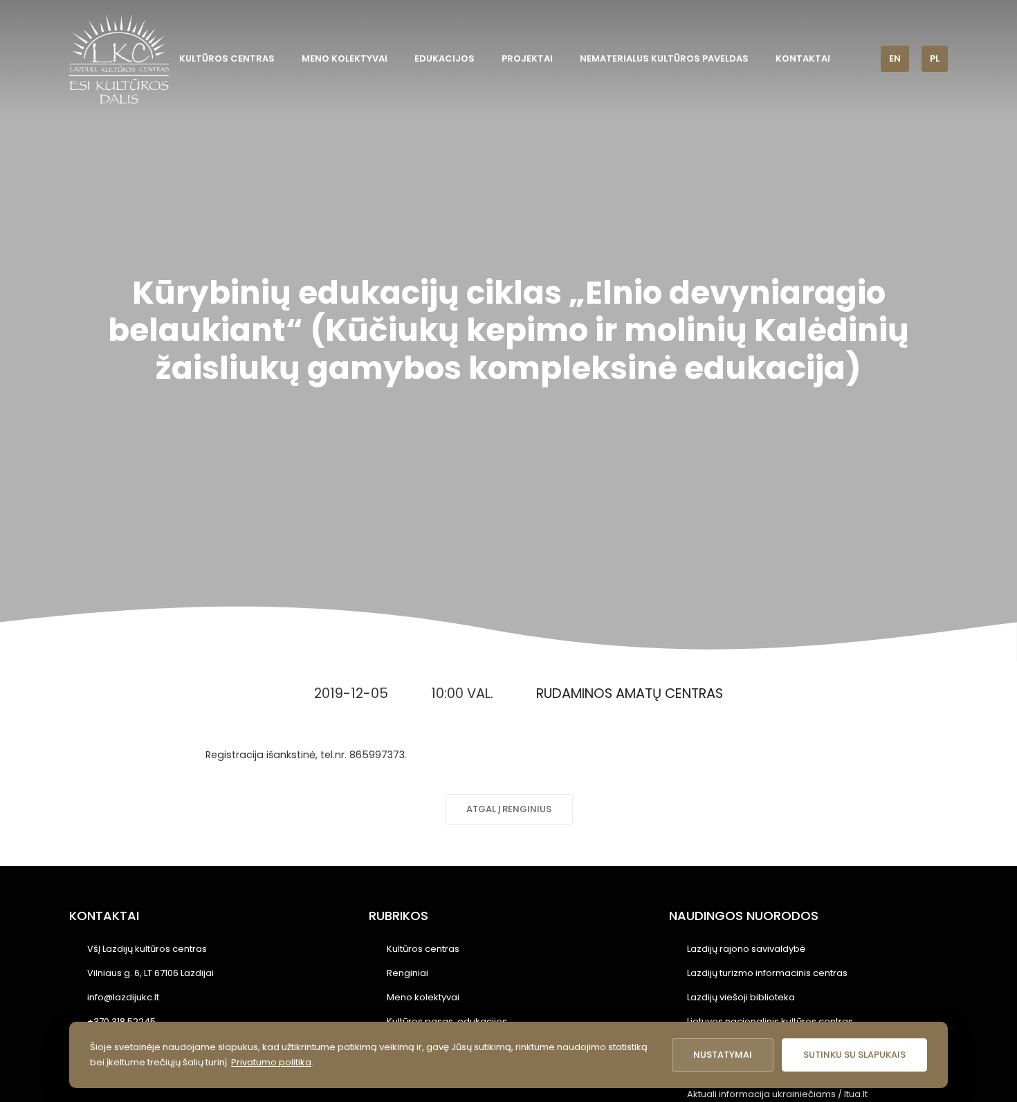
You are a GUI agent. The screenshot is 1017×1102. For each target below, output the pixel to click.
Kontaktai (803, 58)
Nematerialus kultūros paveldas (664, 58)
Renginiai (407, 973)
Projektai (527, 58)
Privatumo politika (271, 1062)
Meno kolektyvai (344, 58)
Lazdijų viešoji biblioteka (741, 997)
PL (935, 58)
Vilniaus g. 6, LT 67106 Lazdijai (150, 973)
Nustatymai (722, 1054)
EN (895, 58)
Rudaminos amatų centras (629, 693)
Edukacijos (444, 58)
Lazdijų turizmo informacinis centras (767, 973)
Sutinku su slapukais (854, 1054)
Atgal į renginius (508, 809)
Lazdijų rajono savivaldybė (746, 948)
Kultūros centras (227, 58)
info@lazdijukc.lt (123, 997)
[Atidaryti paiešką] (860, 58)
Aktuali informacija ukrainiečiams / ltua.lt (777, 1094)
